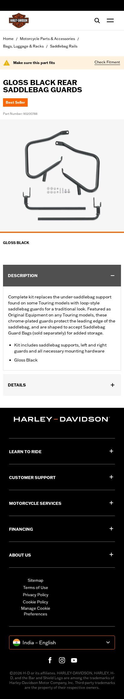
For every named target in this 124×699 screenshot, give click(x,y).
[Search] (97, 20)
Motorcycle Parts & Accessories (47, 38)
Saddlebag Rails (63, 46)
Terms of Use (35, 587)
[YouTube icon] (74, 660)
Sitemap (35, 580)
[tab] (62, 232)
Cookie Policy (35, 602)
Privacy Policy (35, 594)
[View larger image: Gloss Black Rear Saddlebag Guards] (62, 175)
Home (8, 38)
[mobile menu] (109, 20)
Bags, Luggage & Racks (23, 46)
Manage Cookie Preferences (35, 611)
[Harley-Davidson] (62, 419)
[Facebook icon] (50, 660)
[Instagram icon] (62, 660)
